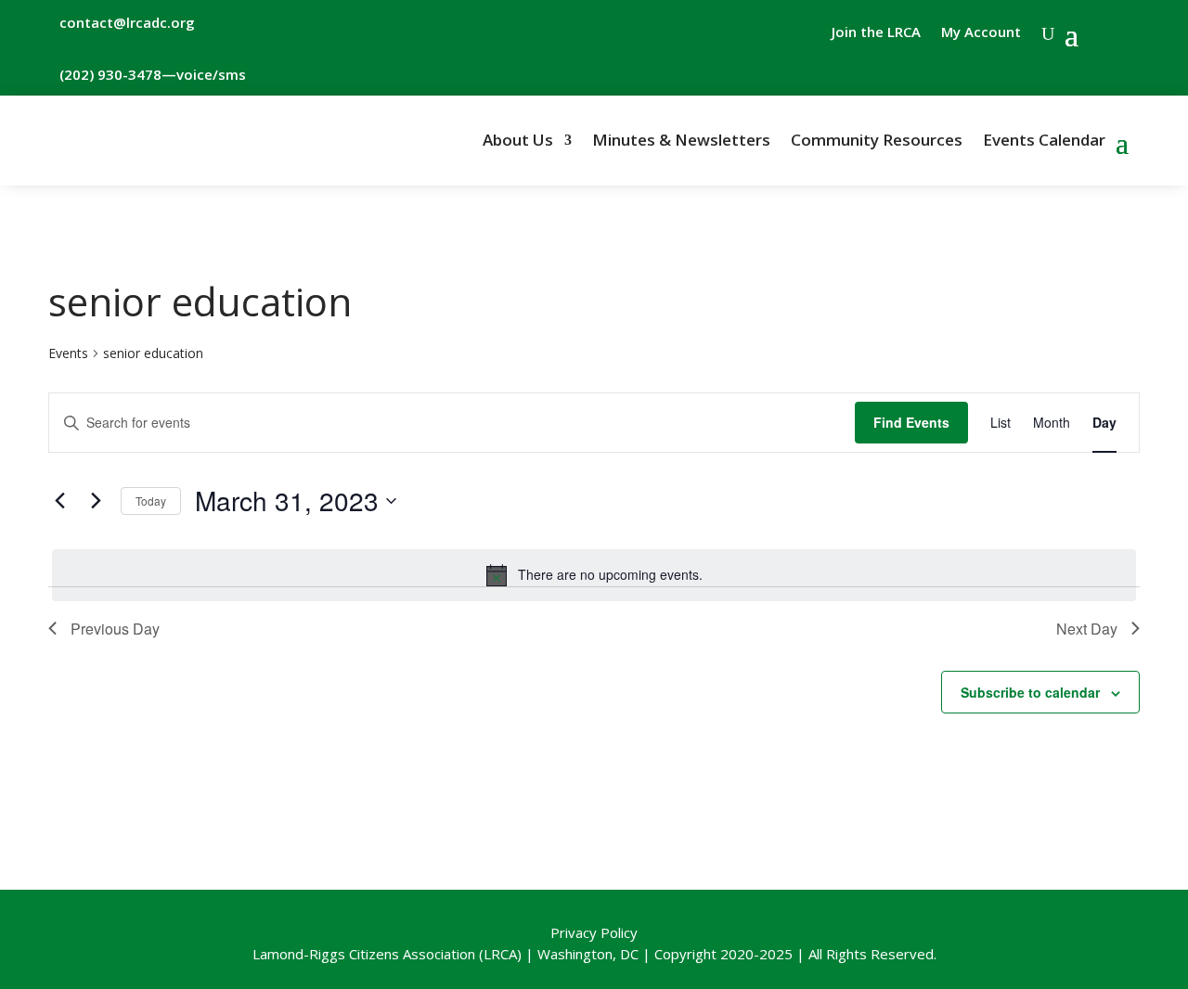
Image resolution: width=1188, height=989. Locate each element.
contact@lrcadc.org (127, 22)
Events (68, 353)
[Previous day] (59, 501)
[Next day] (95, 501)
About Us (518, 142)
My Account (981, 33)
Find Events (911, 422)
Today (151, 500)
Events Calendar (1044, 142)
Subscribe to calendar (1030, 692)
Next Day (1086, 628)
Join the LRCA (876, 33)
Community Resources (876, 142)
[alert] (594, 575)
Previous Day (115, 628)
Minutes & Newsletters (681, 142)
